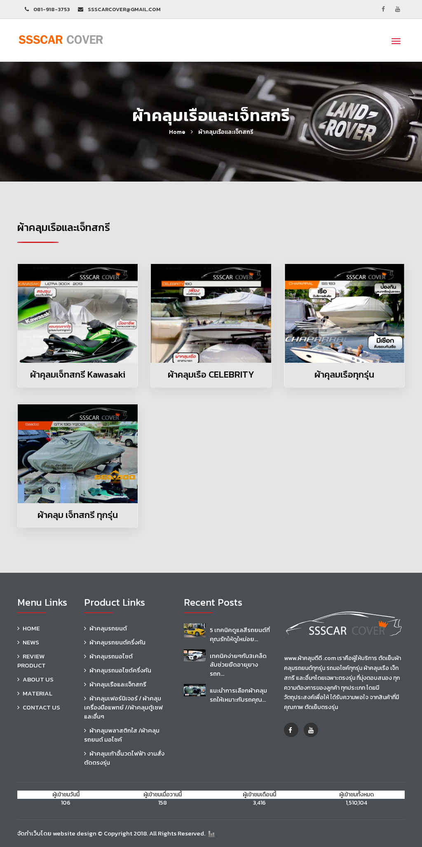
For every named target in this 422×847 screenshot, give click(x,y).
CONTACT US (41, 707)
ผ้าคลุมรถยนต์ (108, 628)
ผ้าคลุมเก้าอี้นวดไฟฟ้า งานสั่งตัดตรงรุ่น (124, 758)
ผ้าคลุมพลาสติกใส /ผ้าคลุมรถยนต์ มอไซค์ (121, 735)
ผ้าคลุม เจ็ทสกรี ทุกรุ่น (78, 515)
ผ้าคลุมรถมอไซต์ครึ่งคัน (120, 670)
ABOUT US (38, 679)
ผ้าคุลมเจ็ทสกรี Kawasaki (77, 374)
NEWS (31, 642)
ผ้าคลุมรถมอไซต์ (111, 656)
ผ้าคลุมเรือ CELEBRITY (211, 374)
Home (177, 132)
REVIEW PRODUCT (31, 660)
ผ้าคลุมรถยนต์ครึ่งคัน (117, 642)
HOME (31, 628)
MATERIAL (37, 693)
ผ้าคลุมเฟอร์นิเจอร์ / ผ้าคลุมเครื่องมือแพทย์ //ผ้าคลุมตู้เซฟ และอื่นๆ (123, 707)
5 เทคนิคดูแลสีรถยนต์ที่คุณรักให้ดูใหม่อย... (240, 634)
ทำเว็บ (33, 833)
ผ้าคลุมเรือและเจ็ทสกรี (225, 132)
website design (74, 833)
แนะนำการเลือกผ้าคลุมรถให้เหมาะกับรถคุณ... (238, 695)
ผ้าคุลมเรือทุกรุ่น (344, 374)
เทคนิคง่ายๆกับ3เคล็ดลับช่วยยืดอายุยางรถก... (238, 664)
